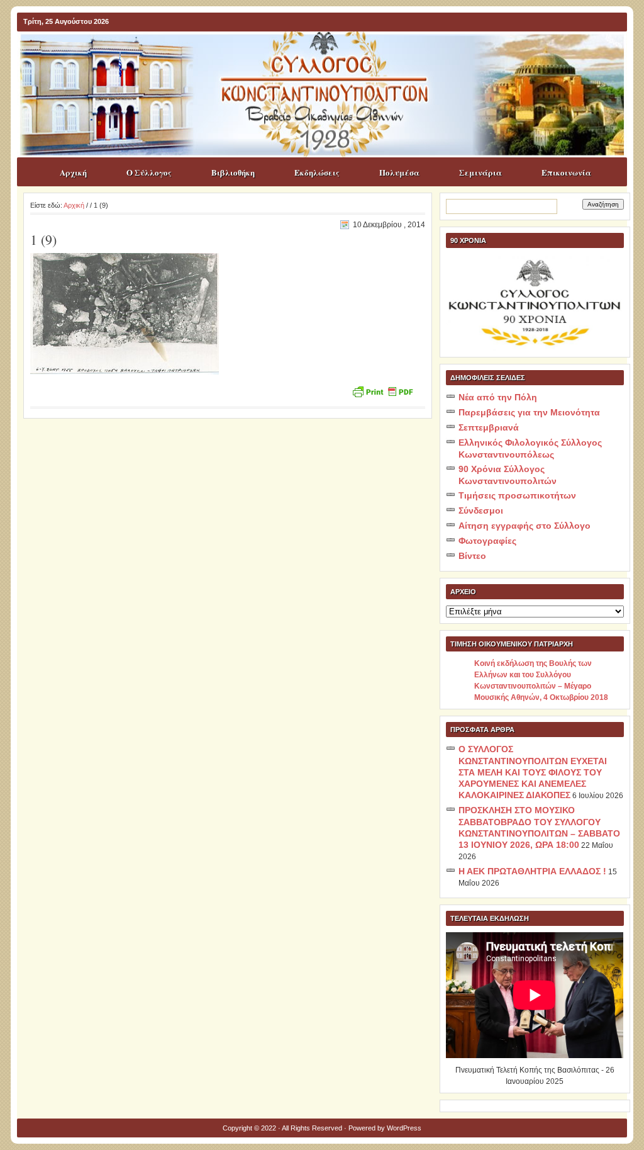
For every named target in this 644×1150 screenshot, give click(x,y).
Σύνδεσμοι (480, 510)
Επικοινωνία (566, 172)
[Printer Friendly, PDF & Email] (382, 390)
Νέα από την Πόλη (497, 397)
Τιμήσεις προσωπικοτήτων (517, 495)
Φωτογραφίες (487, 541)
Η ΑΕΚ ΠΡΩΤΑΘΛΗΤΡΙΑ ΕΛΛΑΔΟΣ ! (532, 871)
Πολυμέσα (399, 172)
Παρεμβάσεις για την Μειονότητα (529, 412)
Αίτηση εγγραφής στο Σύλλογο (524, 526)
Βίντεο (472, 556)
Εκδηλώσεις (317, 172)
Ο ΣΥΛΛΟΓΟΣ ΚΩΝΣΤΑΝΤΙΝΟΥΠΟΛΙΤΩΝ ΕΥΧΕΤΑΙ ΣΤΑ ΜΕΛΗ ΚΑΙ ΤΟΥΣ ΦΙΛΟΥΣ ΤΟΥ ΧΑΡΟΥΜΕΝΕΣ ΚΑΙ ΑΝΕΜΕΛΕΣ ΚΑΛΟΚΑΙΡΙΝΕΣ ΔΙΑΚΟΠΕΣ (532, 772)
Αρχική (73, 172)
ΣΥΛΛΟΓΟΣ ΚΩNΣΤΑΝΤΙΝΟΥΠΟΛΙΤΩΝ (328, 56)
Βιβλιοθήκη (233, 172)
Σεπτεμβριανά (488, 427)
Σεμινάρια (480, 172)
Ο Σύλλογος (149, 172)
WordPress (404, 1128)
